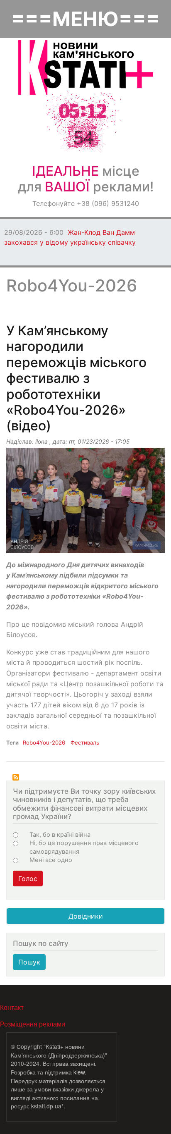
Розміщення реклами (32, 1024)
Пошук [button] (29, 962)
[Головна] (85, 67)
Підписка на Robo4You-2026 (15, 777)
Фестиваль (85, 742)
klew (79, 1072)
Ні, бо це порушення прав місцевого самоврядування (84, 847)
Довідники (85, 916)
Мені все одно (50, 860)
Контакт (12, 1007)
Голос (27, 878)
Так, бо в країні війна (59, 834)
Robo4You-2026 (44, 742)
